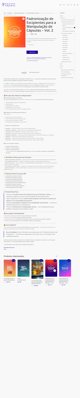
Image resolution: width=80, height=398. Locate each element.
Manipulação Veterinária (66, 61)
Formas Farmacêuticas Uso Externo (68, 24)
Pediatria (64, 51)
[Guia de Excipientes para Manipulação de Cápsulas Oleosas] (37, 269)
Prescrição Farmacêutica (67, 53)
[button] (23, 19)
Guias (61, 63)
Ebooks (61, 15)
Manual (61, 65)
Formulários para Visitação (66, 33)
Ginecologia (64, 41)
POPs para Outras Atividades (67, 77)
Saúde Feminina (65, 57)
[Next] (55, 270)
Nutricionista (65, 45)
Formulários (9, 13)
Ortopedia (64, 49)
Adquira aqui (32, 52)
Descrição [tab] (24, 72)
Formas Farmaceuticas (33, 60)
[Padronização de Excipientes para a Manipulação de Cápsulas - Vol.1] (51, 268)
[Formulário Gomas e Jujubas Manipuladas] (10, 268)
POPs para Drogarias (65, 72)
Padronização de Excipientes (40, 58)
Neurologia (64, 43)
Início (5, 13)
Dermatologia (65, 39)
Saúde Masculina (66, 59)
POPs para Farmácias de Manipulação (66, 74)
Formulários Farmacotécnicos (19, 13)
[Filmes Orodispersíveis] (24, 268)
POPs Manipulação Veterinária (67, 69)
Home (5, 249)
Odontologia (65, 47)
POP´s (61, 67)
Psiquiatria (64, 55)
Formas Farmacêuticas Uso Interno (32, 13)
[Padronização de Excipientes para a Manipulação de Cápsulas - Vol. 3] (65, 268)
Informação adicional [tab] (34, 72)
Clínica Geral (65, 37)
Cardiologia (64, 35)
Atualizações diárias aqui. (9, 247)
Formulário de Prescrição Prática (68, 19)
